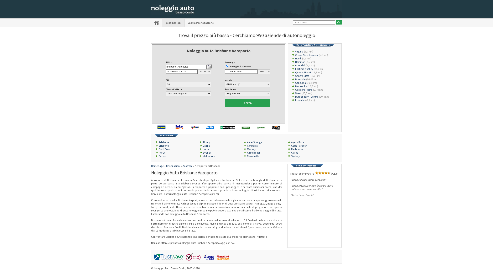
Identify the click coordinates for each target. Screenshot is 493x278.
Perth (162, 152)
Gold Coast (165, 149)
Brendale (300, 79)
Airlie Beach (254, 152)
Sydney (207, 152)
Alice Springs (254, 142)
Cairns (206, 145)
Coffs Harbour (299, 145)
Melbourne (297, 149)
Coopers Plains (304, 89)
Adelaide (164, 142)
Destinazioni (173, 23)
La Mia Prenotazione (201, 23)
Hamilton (300, 62)
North (298, 58)
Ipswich (299, 100)
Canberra (252, 145)
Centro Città (302, 76)
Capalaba (300, 82)
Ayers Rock (297, 142)
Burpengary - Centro (307, 96)
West (298, 93)
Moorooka (301, 86)
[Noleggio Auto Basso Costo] (173, 13)
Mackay (251, 149)
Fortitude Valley (304, 69)
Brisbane (164, 145)
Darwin (162, 156)
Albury (206, 142)
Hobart (207, 149)
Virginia (299, 51)
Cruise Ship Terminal (306, 55)
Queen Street (303, 72)
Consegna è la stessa (240, 66)
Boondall (300, 65)
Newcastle (253, 156)
